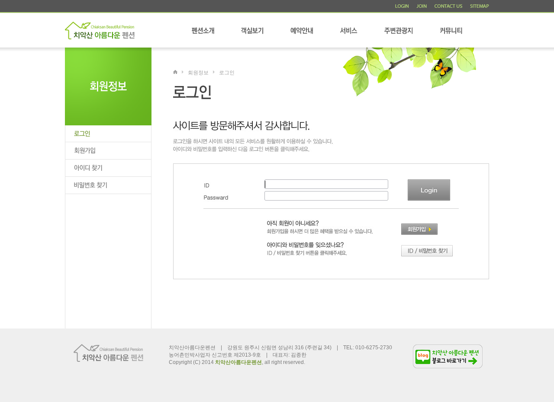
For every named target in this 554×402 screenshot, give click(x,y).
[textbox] (326, 184)
